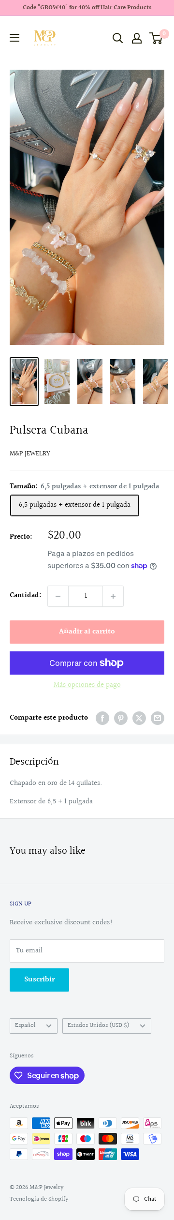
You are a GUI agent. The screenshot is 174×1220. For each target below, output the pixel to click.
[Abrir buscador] (118, 38)
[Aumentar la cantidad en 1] (113, 596)
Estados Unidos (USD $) (99, 1025)
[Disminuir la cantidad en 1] (58, 596)
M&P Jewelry (30, 454)
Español (25, 1025)
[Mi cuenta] (137, 38)
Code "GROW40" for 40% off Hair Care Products (87, 8)
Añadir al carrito (87, 632)
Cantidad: (26, 595)
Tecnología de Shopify (39, 1199)
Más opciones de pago (87, 685)
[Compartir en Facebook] (102, 718)
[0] (156, 38)
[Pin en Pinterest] (121, 718)
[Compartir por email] (157, 718)
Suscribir (39, 980)
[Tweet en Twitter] (139, 718)
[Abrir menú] (14, 38)
